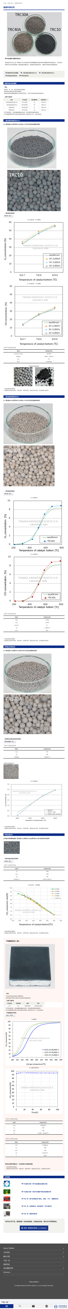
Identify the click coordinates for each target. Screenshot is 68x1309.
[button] (20, 1307)
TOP (4, 3)
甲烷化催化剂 (25, 76)
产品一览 (10, 3)
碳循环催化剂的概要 (12, 73)
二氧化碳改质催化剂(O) (47, 73)
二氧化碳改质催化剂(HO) (29, 73)
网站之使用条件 (34, 1282)
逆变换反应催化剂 (12, 76)
